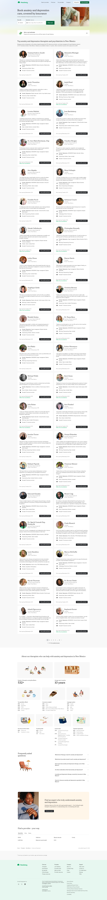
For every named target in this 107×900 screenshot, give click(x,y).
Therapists (44, 866)
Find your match (49, 811)
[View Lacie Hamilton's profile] (23, 553)
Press (68, 870)
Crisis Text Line (45, 889)
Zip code (19, 20)
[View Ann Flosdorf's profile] (59, 406)
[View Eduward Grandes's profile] (23, 495)
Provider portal (57, 868)
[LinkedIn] (25, 884)
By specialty (44, 870)
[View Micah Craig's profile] (59, 495)
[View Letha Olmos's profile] (23, 260)
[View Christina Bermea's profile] (59, 289)
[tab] (20, 833)
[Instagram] (18, 884)
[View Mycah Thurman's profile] (23, 582)
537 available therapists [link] (55, 643)
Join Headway (57, 866)
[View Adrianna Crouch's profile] (59, 201)
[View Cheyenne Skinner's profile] (59, 465)
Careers (68, 872)
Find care (53, 2)
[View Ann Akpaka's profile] (23, 172)
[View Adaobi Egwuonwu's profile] (23, 611)
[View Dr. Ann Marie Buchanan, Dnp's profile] (23, 142)
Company (68, 2)
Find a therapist (84, 2)
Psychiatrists (45, 868)
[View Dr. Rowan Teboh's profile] (59, 582)
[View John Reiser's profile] (23, 406)
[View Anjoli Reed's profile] (59, 84)
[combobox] (34, 23)
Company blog (70, 868)
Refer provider (57, 870)
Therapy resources (46, 874)
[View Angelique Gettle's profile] (23, 289)
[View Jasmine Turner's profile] (23, 436)
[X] (22, 884)
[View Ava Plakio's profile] (23, 348)
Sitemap (81, 872)
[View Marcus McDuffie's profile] (59, 553)
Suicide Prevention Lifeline (47, 886)
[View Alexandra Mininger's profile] (59, 54)
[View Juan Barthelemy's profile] (59, 113)
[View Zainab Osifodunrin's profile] (23, 230)
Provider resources (58, 872)
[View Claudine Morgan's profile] (59, 142)
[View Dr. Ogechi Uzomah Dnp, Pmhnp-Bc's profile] (23, 525)
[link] (36, 848)
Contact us (81, 868)
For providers (61, 2)
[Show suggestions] (44, 22)
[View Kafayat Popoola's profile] (23, 465)
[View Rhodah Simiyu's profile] (23, 318)
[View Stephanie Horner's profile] (59, 611)
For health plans (82, 870)
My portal (76, 2)
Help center (81, 866)
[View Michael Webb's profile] (23, 377)
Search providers (45, 2)
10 (59, 640)
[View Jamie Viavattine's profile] (23, 84)
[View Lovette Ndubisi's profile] (23, 113)
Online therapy (45, 872)
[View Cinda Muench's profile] (59, 525)
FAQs (80, 874)
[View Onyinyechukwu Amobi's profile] (23, 54)
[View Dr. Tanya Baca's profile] (59, 318)
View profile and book (45, 75)
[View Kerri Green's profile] (59, 377)
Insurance (28, 20)
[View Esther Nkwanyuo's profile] (59, 348)
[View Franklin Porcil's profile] (23, 201)
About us (69, 866)
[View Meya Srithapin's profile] (59, 172)
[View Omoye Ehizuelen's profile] (59, 436)
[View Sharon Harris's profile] (59, 260)
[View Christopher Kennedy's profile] (59, 230)
